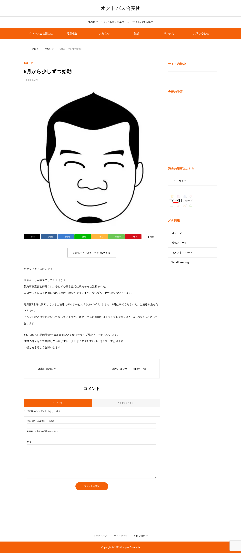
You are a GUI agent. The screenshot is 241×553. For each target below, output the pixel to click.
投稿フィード (179, 242)
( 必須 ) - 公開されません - (42, 431)
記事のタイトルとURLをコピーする (91, 252)
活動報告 (72, 33)
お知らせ (104, 33)
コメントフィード (181, 252)
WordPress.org (180, 262)
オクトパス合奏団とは (40, 33)
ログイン (176, 232)
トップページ (100, 535)
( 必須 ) (41, 421)
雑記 (136, 33)
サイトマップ (120, 535)
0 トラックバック (126, 403)
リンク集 (169, 33)
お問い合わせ (201, 33)
